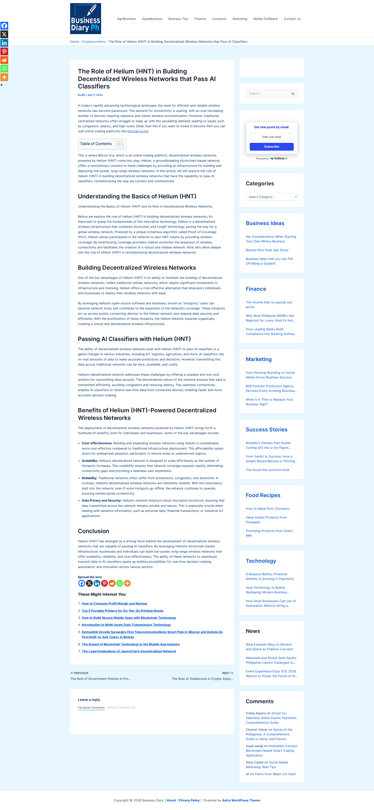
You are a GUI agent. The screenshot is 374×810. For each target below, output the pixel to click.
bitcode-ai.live (137, 131)
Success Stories (267, 429)
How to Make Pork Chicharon (267, 509)
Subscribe (271, 146)
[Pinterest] (104, 583)
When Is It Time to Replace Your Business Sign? (269, 401)
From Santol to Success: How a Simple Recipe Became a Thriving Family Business (270, 458)
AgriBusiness (126, 19)
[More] (127, 583)
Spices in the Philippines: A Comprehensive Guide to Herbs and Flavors (269, 734)
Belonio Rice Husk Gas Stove (267, 250)
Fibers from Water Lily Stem (275, 774)
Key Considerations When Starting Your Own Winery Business (271, 239)
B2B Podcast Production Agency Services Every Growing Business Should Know (270, 388)
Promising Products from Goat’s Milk (269, 533)
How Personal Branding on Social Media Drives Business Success (270, 375)
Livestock (219, 19)
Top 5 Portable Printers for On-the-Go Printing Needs (122, 611)
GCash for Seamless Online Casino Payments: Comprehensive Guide (271, 717)
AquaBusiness (152, 19)
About (171, 800)
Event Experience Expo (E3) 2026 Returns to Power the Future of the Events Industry (271, 673)
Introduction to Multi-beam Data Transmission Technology (126, 625)
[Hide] (1, 85)
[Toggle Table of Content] (118, 144)
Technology (261, 561)
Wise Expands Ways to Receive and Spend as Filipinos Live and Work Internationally (269, 646)
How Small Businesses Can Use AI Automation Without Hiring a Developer (271, 603)
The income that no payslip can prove (269, 304)
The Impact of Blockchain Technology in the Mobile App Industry (131, 644)
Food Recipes (263, 495)
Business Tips (178, 19)
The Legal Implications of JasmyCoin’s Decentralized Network (129, 651)
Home (74, 41)
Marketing (240, 19)
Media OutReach (266, 19)
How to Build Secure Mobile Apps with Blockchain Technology (129, 618)
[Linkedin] (97, 583)
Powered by (262, 158)
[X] (89, 583)
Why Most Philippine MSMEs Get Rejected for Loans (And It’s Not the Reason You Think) (270, 318)
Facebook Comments (91, 707)
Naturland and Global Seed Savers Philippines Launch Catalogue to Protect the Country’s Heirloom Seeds (271, 660)
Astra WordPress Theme (241, 800)
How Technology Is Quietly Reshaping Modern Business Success (266, 590)
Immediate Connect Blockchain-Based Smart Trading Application (272, 750)
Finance (200, 19)
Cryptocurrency (93, 41)
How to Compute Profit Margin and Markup (114, 603)
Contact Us (292, 19)
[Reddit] (112, 583)
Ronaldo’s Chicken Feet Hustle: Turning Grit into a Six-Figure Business (268, 445)
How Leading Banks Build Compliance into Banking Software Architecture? (271, 331)
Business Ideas (265, 223)
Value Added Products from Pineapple (266, 519)
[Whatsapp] (119, 583)
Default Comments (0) (121, 707)
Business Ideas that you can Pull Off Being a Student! (269, 261)
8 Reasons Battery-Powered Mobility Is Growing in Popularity (270, 576)
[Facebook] (81, 583)
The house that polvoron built (267, 470)
